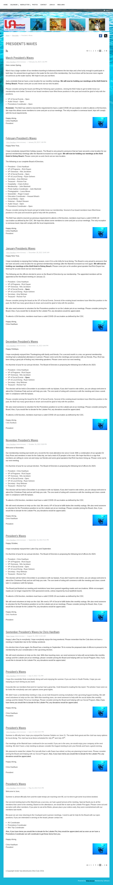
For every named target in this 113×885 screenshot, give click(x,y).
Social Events (38, 15)
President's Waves (16, 536)
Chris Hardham (11, 62)
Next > (104, 51)
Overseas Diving (18, 15)
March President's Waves (20, 58)
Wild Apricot (90, 881)
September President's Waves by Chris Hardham (32, 632)
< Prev (89, 51)
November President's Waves (22, 440)
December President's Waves (22, 341)
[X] (105, 35)
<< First (87, 51)
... (102, 51)
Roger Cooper (10, 636)
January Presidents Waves (20, 248)
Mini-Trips (29, 15)
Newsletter (15, 35)
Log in (107, 10)
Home (7, 35)
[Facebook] (100, 35)
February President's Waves (21, 138)
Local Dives (7, 15)
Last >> (106, 51)
